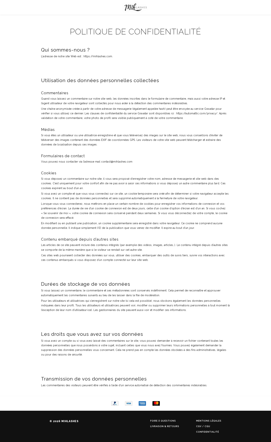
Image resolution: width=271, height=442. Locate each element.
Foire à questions (163, 421)
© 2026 (64, 421)
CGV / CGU (203, 426)
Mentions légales (208, 421)
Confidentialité (207, 432)
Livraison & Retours (164, 426)
